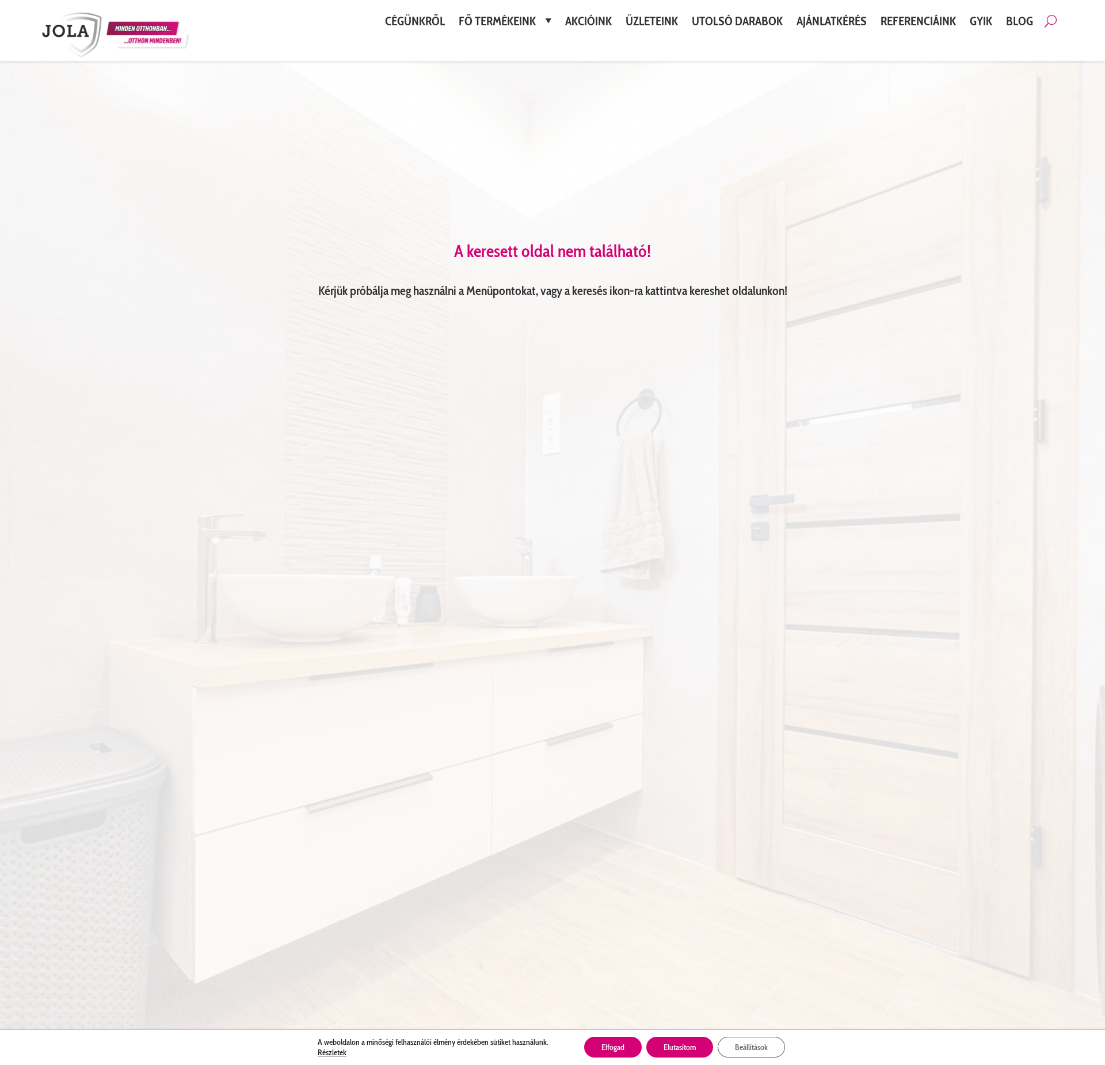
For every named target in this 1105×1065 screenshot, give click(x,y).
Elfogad (612, 1047)
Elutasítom (680, 1047)
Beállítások (751, 1047)
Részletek (332, 1052)
